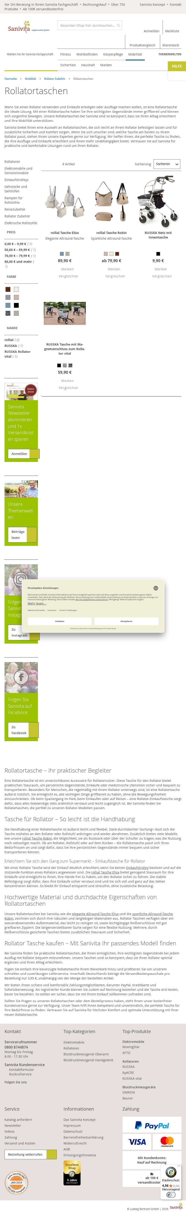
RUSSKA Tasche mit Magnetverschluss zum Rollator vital (64, 349)
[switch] (171, 1194)
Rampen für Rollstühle (14, 200)
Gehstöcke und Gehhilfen (16, 188)
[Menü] (178, 1167)
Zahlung (11, 1137)
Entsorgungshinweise (80, 1155)
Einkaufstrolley (137, 868)
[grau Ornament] (8, 297)
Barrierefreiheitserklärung (83, 1137)
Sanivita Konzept (152, 4)
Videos (10, 1131)
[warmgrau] (16, 313)
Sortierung (143, 164)
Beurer (127, 1098)
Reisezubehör (15, 209)
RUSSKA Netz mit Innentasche (158, 235)
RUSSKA (15, 345)
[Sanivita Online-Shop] (31, 27)
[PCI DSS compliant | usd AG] (16, 1183)
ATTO (126, 1053)
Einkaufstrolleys (17, 180)
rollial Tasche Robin (111, 233)
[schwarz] (16, 305)
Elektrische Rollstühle (21, 223)
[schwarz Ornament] (8, 313)
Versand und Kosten (20, 1143)
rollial (13, 339)
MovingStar (131, 1047)
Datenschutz (73, 1131)
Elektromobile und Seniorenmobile (18, 170)
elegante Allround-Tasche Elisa (95, 914)
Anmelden (19, 454)
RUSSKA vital (132, 1078)
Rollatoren (12, 161)
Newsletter (13, 1125)
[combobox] (90, 25)
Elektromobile (74, 1042)
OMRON (128, 1092)
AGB (67, 1149)
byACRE (128, 1072)
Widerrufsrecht (75, 1143)
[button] (63, 269)
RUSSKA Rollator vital (17, 354)
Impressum (72, 1125)
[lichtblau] (8, 305)
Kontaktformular (21, 1069)
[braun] (8, 289)
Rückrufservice (20, 1074)
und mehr (18, 263)
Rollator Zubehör (55, 78)
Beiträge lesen (18, 534)
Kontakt (175, 4)
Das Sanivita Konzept (79, 1119)
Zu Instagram (19, 632)
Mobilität (31, 78)
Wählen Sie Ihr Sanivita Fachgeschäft (30, 54)
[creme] (16, 289)
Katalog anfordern (18, 1119)
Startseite (11, 78)
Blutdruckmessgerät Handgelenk (88, 1060)
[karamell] (16, 297)
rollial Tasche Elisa (65, 233)
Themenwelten (170, 54)
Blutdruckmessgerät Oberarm (86, 1054)
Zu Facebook (19, 730)
